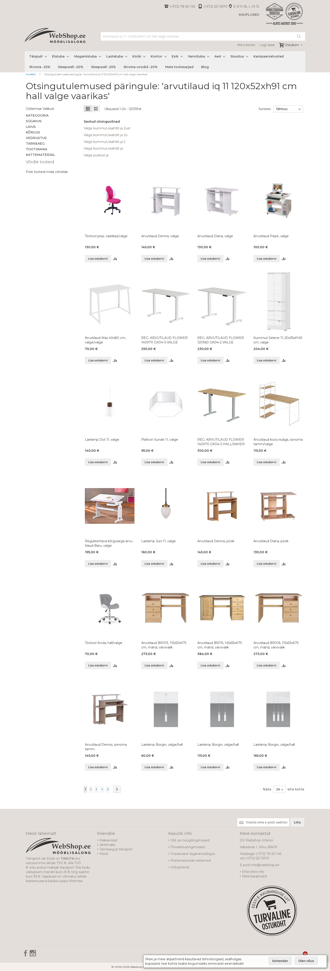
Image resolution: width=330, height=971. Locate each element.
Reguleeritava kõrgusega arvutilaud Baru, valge (109, 543)
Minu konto (246, 45)
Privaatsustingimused (188, 847)
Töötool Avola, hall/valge (103, 643)
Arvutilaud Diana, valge (215, 236)
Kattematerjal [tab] (40, 155)
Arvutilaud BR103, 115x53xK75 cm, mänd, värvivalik (163, 645)
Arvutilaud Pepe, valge (271, 236)
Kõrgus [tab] (33, 132)
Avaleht (31, 74)
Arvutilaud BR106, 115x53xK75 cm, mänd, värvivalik (276, 645)
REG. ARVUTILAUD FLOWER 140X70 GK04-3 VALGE (164, 340)
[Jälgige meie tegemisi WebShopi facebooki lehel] (26, 955)
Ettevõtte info (253, 872)
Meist (103, 854)
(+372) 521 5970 (215, 6)
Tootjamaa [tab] (36, 149)
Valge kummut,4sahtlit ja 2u (106, 135)
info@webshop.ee (265, 865)
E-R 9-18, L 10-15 (246, 6)
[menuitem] (36, 56)
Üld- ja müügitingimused (190, 840)
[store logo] (55, 40)
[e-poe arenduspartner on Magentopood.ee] (305, 954)
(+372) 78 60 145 (182, 6)
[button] (115, 259)
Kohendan (280, 961)
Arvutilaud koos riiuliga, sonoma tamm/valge (278, 442)
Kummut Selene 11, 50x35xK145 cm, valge (277, 340)
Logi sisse (267, 45)
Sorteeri (265, 109)
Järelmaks (107, 845)
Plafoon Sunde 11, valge (159, 440)
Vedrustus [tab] (36, 138)
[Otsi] (299, 36)
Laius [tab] (31, 127)
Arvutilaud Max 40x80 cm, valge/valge (105, 340)
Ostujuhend (180, 867)
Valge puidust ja (96, 155)
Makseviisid (108, 840)
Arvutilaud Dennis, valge (160, 236)
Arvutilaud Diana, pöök (270, 541)
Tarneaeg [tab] (35, 144)
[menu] (165, 61)
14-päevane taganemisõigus (193, 854)
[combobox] (203, 36)
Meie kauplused (254, 876)
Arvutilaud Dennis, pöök (215, 541)
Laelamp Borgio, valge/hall (162, 745)
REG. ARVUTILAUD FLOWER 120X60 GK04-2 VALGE (220, 340)
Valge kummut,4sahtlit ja (103, 148)
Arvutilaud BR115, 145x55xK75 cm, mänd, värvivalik (219, 645)
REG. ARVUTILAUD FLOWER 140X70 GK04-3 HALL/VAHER (221, 442)
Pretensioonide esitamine (191, 860)
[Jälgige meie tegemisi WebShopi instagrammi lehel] (33, 955)
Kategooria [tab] (37, 115)
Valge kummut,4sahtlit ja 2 (104, 142)
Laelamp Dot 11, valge (102, 440)
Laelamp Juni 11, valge (158, 541)
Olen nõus (306, 961)
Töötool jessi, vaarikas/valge (106, 236)
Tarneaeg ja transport (116, 849)
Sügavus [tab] (34, 121)
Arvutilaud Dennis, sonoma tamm (106, 747)
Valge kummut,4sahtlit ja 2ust (107, 128)
